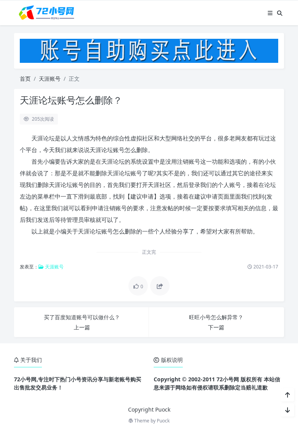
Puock (163, 420)
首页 (25, 78)
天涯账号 (50, 78)
